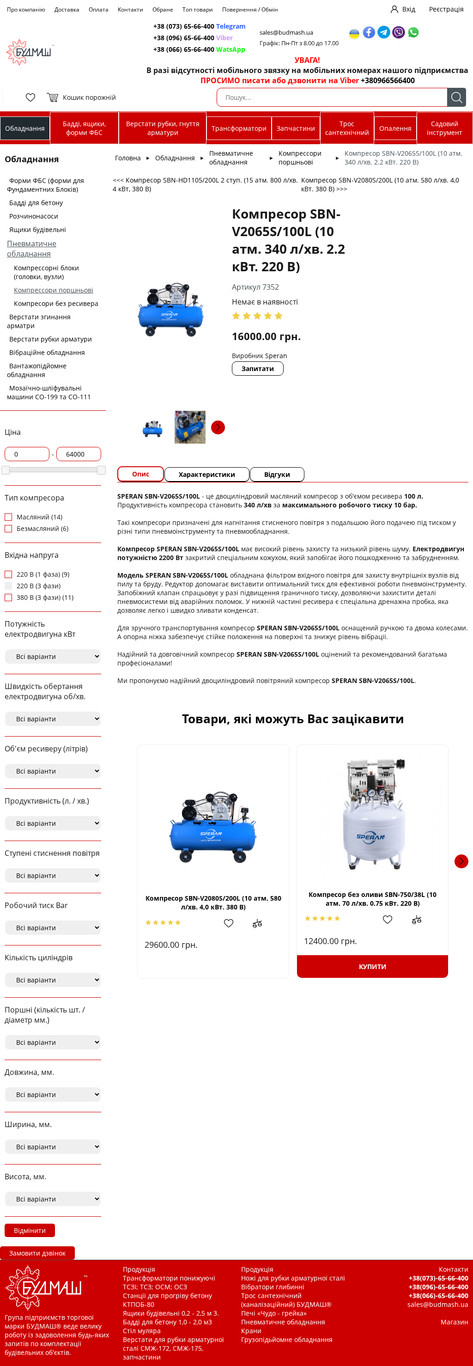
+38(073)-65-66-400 (438, 1278)
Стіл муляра (142, 1330)
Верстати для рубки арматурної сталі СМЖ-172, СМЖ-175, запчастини (173, 1348)
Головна (128, 157)
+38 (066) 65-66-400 (199, 49)
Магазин (454, 1321)
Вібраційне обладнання (47, 352)
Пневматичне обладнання (31, 248)
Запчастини (296, 128)
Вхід (408, 9)
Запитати (258, 368)
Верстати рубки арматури (50, 339)
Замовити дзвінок (37, 1253)
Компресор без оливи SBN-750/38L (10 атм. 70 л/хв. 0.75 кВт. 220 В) (373, 899)
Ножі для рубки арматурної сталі (293, 1278)
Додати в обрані (233, 923)
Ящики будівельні (37, 229)
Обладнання (25, 128)
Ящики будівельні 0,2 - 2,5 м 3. (171, 1313)
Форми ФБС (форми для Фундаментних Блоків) (45, 185)
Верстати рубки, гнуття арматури (163, 128)
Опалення (395, 128)
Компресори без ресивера (56, 303)
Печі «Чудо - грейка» (274, 1313)
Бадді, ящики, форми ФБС (84, 128)
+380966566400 (388, 80)
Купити (373, 966)
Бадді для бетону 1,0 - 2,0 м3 (167, 1321)
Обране (162, 9)
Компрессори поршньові (53, 290)
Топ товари (197, 9)
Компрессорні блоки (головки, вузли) (46, 272)
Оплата (99, 9)
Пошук (456, 97)
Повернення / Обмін (250, 9)
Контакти (130, 9)
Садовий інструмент (444, 128)
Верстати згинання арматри (39, 321)
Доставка (67, 9)
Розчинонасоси (33, 216)
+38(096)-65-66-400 (438, 1286)
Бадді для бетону (36, 202)
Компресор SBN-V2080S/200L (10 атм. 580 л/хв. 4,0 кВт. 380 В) (213, 902)
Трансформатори (239, 128)
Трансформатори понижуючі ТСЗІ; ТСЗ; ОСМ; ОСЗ (169, 1282)
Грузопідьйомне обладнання (287, 1339)
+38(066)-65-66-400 (438, 1295)
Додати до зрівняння (262, 923)
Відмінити (30, 1230)
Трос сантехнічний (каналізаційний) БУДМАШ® (286, 1300)
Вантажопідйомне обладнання (37, 370)
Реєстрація (446, 9)
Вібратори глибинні (272, 1286)
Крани (251, 1330)
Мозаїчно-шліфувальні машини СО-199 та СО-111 (49, 392)
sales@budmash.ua (286, 33)
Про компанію (26, 9)
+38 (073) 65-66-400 (199, 26)
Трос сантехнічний (347, 128)
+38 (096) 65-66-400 (193, 37)
